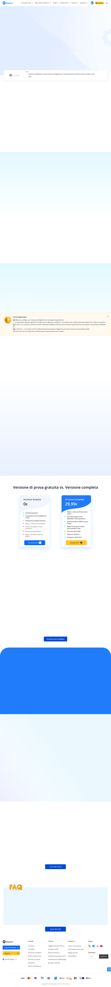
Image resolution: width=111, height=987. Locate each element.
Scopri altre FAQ (55, 929)
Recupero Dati (26, 3)
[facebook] (93, 946)
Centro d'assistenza (74, 946)
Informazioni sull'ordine (76, 949)
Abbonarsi (104, 956)
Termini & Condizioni (34, 953)
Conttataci (31, 949)
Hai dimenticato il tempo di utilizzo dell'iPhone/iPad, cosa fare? (15, 857)
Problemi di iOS (53, 949)
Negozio (100, 3)
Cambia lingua (9, 959)
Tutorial (73, 3)
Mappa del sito (73, 953)
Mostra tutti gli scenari (15, 151)
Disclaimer (31, 963)
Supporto (83, 3)
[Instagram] (97, 946)
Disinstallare (72, 956)
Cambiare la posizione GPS (57, 956)
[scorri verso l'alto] (103, 976)
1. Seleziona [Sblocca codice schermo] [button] (25, 604)
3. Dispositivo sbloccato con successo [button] (89, 604)
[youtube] (101, 946)
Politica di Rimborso (34, 966)
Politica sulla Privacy (34, 956)
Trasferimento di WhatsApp (57, 959)
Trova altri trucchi (55, 867)
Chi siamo (31, 946)
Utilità (55, 3)
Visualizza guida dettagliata (55, 639)
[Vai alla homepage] (8, 3)
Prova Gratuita (42, 477)
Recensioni (9, 52)
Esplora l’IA (64, 3)
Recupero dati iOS (54, 963)
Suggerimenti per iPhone (56, 946)
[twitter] (89, 946)
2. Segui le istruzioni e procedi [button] (57, 604)
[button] (7, 629)
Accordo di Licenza (34, 959)
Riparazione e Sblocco (42, 3)
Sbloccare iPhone (53, 953)
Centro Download (10, 948)
